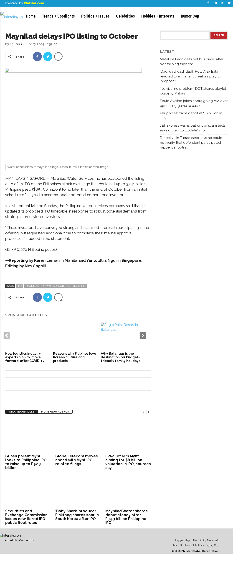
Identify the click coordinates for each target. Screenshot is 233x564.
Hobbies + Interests (158, 16)
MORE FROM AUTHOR (55, 411)
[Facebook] (208, 3)
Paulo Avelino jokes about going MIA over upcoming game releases (194, 103)
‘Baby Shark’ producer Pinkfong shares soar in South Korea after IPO (77, 515)
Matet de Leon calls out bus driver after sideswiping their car (191, 61)
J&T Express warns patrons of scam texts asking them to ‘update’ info (192, 127)
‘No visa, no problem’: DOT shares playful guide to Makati (193, 91)
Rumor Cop (190, 16)
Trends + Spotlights (58, 16)
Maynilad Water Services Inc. (64, 285)
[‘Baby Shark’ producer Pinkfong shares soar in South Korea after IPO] (78, 491)
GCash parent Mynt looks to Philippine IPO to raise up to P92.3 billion (26, 462)
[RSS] (222, 3)
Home (30, 16)
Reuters (16, 44)
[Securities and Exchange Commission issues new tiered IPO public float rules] (28, 491)
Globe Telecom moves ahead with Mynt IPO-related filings (76, 460)
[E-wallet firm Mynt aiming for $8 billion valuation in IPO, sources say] (128, 436)
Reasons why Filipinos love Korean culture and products (74, 357)
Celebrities (125, 16)
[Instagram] (215, 3)
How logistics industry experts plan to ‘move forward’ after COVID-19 (25, 357)
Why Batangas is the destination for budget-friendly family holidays (120, 357)
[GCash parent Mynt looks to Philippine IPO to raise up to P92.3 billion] (28, 436)
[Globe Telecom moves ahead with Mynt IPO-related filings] (78, 436)
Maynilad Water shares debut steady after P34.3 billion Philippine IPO (126, 517)
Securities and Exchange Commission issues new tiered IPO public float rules (26, 517)
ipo (20, 285)
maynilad (32, 285)
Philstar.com (34, 3)
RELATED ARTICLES (21, 411)
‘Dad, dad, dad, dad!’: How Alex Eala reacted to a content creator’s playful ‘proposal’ (190, 76)
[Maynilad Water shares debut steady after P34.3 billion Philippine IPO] (128, 491)
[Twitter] (229, 3)
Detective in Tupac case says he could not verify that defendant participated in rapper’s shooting (192, 142)
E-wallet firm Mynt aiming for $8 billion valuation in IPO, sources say (128, 462)
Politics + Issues (95, 16)
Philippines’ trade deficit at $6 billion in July (191, 115)
